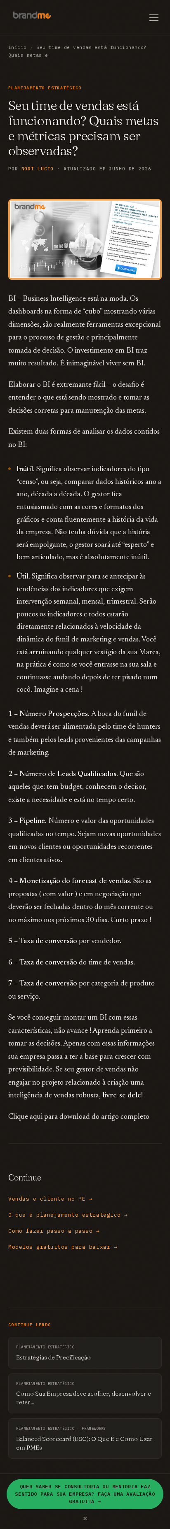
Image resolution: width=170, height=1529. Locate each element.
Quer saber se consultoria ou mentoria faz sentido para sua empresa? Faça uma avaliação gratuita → (85, 1493)
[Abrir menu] (154, 17)
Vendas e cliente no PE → (50, 1198)
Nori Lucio (37, 169)
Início (17, 47)
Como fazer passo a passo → (54, 1230)
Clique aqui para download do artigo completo (78, 1117)
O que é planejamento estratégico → (68, 1214)
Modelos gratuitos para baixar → (62, 1246)
